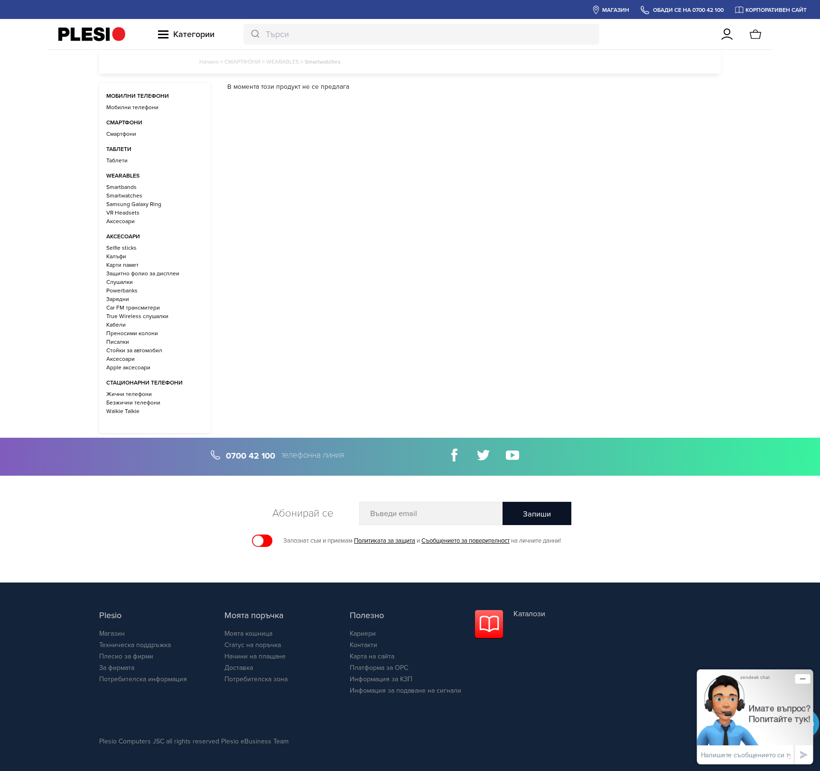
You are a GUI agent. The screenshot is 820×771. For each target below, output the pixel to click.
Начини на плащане (255, 656)
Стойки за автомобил (134, 350)
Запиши (537, 514)
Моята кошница (248, 634)
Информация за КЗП (381, 679)
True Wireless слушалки (137, 316)
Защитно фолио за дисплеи (142, 273)
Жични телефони (129, 394)
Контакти (363, 645)
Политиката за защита (384, 541)
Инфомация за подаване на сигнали (405, 690)
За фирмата (116, 668)
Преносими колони (132, 333)
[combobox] (421, 34)
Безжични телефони (133, 402)
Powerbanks (122, 290)
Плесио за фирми (126, 656)
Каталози (529, 614)
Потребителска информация (143, 679)
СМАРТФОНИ (242, 61)
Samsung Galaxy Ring (133, 204)
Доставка (238, 668)
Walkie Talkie (123, 411)
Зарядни (117, 299)
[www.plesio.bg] (91, 34)
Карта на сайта (372, 656)
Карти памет (122, 265)
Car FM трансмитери (133, 307)
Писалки (117, 341)
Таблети (117, 160)
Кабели (116, 324)
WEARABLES (282, 61)
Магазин (112, 634)
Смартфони (121, 134)
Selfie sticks (121, 247)
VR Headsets (123, 212)
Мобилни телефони (132, 107)
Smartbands (121, 187)
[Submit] (254, 34)
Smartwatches (124, 195)
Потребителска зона (256, 679)
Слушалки (119, 282)
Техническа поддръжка (135, 645)
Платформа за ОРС (379, 668)
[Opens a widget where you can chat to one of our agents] (755, 717)
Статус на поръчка (252, 645)
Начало (209, 61)
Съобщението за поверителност (465, 541)
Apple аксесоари (128, 367)
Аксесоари (120, 221)
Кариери (363, 634)
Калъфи (116, 256)
